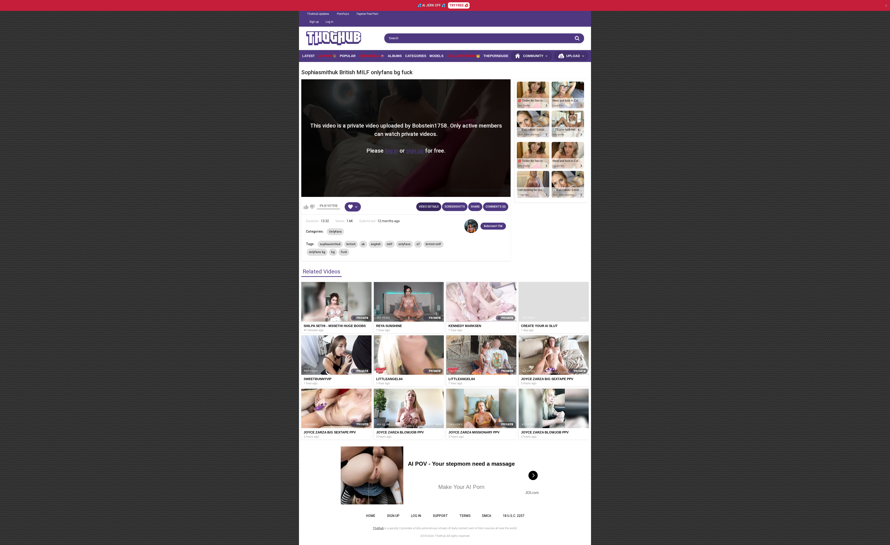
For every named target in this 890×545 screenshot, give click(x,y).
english (376, 244)
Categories (415, 56)
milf (389, 244)
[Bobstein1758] (471, 226)
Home (370, 516)
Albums (395, 56)
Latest (308, 56)
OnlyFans (335, 231)
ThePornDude (495, 56)
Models (436, 56)
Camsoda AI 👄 (371, 56)
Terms (464, 516)
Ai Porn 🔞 (327, 56)
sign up (415, 150)
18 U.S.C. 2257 (513, 516)
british (351, 244)
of (418, 244)
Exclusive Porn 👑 (463, 56)
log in (391, 150)
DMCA (486, 516)
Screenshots (455, 206)
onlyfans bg (317, 252)
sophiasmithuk (330, 244)
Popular (348, 56)
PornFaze (343, 14)
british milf (433, 244)
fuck (344, 252)
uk (363, 244)
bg (333, 252)
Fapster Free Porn (367, 14)
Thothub (440, 536)
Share (475, 206)
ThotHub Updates (318, 14)
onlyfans (404, 244)
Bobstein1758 (493, 226)
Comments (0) (496, 206)
